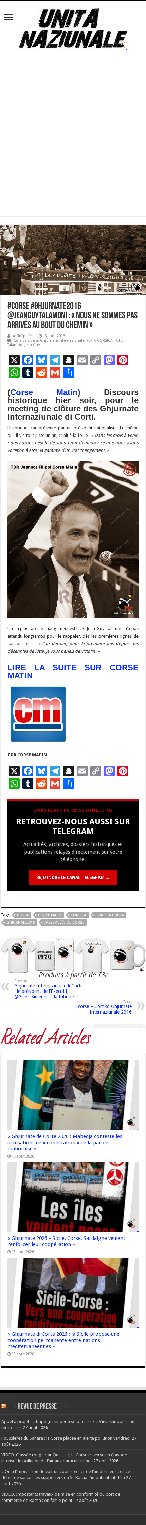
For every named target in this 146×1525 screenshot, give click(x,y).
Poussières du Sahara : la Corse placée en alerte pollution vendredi (66, 1438)
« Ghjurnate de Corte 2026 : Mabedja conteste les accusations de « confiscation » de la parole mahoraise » (64, 1142)
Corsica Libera (26, 340)
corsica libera (109, 915)
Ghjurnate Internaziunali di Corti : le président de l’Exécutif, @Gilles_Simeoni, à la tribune (47, 989)
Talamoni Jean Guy (23, 345)
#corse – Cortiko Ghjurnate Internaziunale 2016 (103, 1007)
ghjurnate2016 (20, 922)
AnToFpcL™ (23, 336)
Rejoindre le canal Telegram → (73, 877)
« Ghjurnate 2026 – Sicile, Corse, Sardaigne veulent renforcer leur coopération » (66, 1241)
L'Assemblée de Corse (64, 922)
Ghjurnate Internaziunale (62, 340)
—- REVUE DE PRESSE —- (37, 1407)
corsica (78, 915)
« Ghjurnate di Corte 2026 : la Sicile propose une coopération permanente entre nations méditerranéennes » (63, 1340)
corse (23, 915)
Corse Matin (44, 392)
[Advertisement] (73, 143)
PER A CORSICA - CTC (104, 340)
